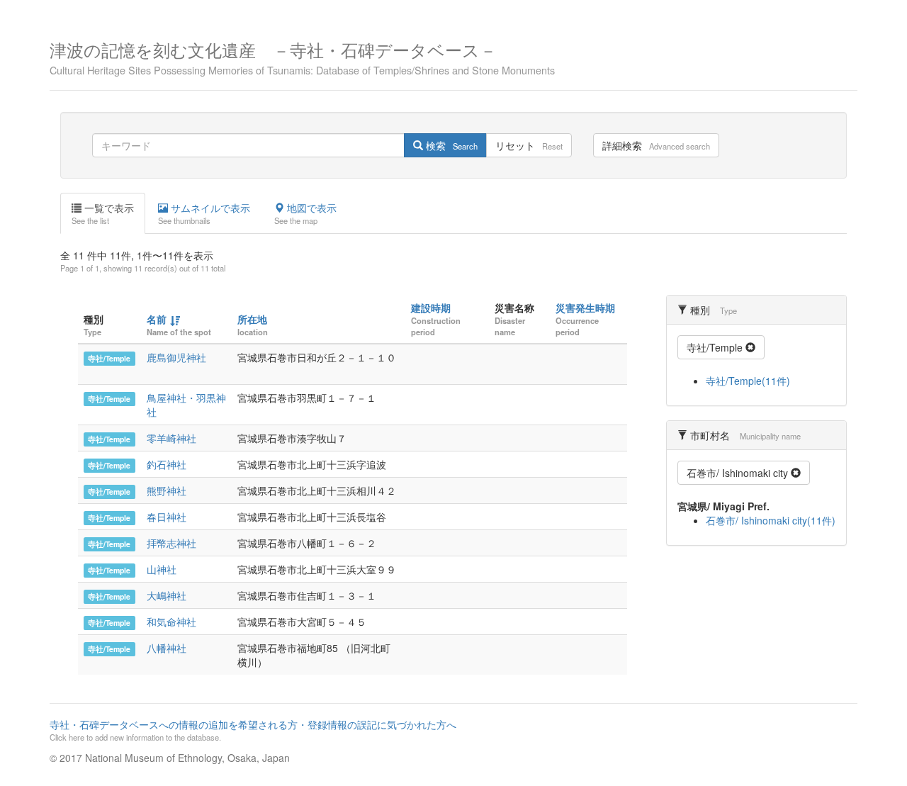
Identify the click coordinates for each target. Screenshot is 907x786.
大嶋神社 (166, 595)
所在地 (252, 319)
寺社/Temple (109, 358)
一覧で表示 (103, 213)
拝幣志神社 (171, 543)
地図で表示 (305, 213)
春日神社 (166, 517)
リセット (529, 145)
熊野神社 (166, 490)
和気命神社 (171, 621)
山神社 (161, 569)
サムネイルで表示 (204, 213)
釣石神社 (166, 464)
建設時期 (431, 308)
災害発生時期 (585, 308)
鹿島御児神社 (176, 357)
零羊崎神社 (171, 438)
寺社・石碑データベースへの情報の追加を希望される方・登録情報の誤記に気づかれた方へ (253, 730)
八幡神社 (166, 648)
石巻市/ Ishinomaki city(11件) (770, 520)
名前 (157, 319)
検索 (450, 145)
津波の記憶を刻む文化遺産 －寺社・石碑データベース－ (302, 56)
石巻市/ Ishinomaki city (739, 473)
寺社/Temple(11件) (748, 381)
